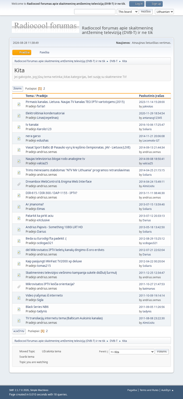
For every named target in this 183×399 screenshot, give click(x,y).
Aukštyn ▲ (167, 390)
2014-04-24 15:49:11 (152, 182)
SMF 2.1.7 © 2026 (19, 390)
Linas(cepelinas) (47, 118)
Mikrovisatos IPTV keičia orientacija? (50, 284)
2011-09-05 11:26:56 (152, 307)
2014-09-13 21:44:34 (152, 147)
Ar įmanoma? (35, 204)
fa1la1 (41, 106)
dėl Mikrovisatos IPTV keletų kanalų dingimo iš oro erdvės (65, 250)
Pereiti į (103, 351)
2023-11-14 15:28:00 (152, 102)
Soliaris (147, 129)
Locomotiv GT (151, 140)
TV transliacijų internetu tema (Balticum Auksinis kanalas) (64, 318)
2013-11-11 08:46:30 (152, 193)
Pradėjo (42, 96)
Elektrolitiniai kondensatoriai (45, 113)
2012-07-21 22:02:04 (152, 250)
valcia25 (42, 163)
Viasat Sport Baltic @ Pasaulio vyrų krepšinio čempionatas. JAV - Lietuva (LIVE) (78, 147)
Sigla (40, 300)
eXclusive (43, 220)
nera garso (33, 136)
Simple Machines (39, 390)
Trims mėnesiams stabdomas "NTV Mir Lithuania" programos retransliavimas (78, 170)
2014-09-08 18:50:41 (152, 159)
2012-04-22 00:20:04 (152, 261)
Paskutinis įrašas (151, 96)
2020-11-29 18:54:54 (152, 113)
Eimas (41, 209)
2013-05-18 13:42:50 (152, 227)
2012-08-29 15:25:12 (152, 238)
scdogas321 (45, 243)
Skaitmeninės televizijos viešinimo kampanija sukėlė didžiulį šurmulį (71, 273)
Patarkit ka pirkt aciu (39, 216)
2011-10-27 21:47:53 (152, 284)
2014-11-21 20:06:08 (152, 136)
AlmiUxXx (148, 186)
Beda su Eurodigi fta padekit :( (46, 238)
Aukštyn (18, 331)
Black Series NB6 (37, 307)
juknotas (148, 106)
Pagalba (132, 390)
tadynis (42, 311)
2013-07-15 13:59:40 (152, 204)
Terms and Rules (149, 390)
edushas (42, 140)
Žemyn (17, 88)
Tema (30, 96)
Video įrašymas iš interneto (44, 295)
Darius (147, 220)
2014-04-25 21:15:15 (152, 170)
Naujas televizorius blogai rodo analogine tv (55, 159)
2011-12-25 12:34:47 (152, 273)
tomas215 (44, 266)
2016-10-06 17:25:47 (152, 125)
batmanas (149, 288)
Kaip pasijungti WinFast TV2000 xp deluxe (54, 261)
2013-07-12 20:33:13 (152, 216)
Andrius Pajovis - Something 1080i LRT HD (54, 227)
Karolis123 (44, 129)
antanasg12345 (152, 118)
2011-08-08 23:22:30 (152, 318)
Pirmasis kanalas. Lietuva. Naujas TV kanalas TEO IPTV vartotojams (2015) (75, 102)
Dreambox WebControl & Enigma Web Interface (59, 182)
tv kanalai (32, 125)
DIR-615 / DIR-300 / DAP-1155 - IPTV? (51, 193)
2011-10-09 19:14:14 (152, 295)
